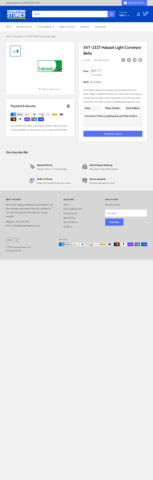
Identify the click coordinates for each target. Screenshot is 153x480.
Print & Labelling (44, 26)
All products (18, 36)
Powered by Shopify (13, 250)
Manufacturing (22, 26)
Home (8, 26)
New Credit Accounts (73, 208)
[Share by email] (140, 60)
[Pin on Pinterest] (129, 60)
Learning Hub (100, 26)
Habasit (86, 60)
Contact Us (84, 26)
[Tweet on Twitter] (135, 60)
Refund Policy (69, 217)
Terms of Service (71, 222)
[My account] (138, 14)
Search (66, 204)
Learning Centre (70, 213)
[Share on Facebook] (123, 60)
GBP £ (10, 240)
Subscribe (114, 222)
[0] (144, 14)
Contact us (68, 226)
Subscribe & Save (136, 2)
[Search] (111, 14)
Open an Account (67, 26)
